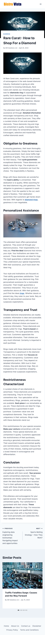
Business (6, 34)
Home (6, 626)
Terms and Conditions (29, 630)
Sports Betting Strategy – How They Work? (33, 533)
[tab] (18, 610)
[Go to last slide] (6, 585)
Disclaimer (36, 626)
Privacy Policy (12, 630)
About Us (15, 626)
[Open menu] (40, 4)
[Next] (39, 585)
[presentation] (22, 575)
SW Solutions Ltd (11, 48)
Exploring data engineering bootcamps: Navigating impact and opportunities (10, 536)
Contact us (25, 626)
